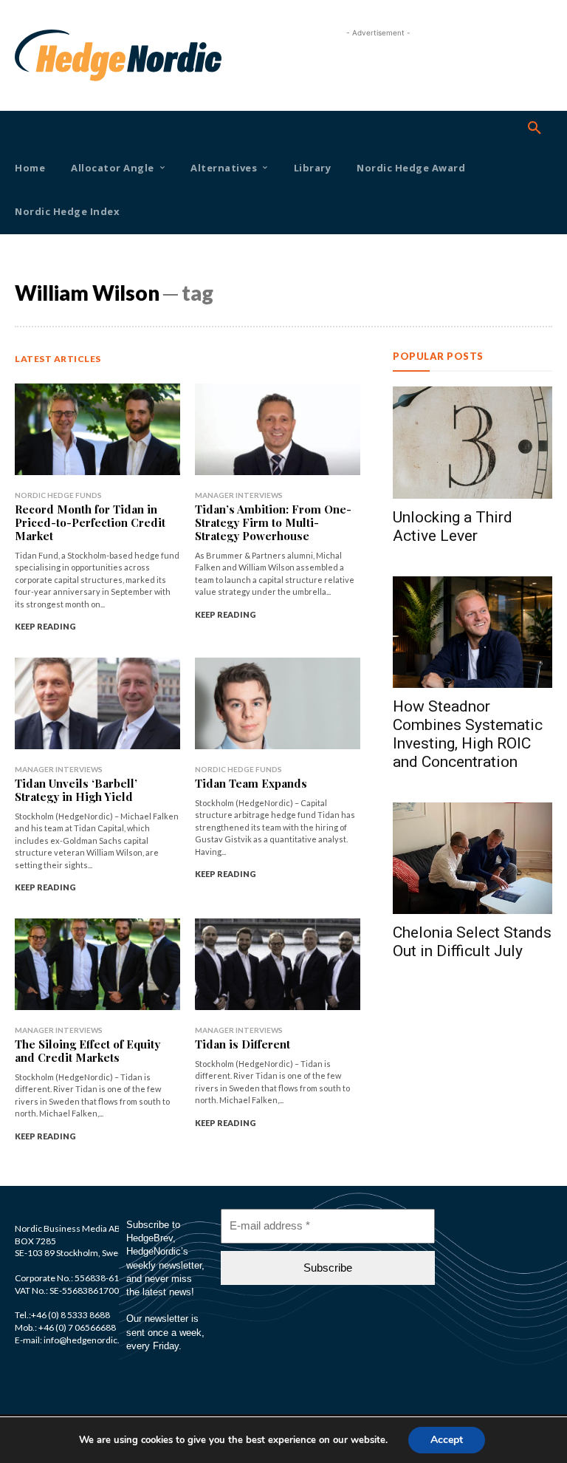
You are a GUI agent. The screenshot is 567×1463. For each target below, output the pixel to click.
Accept (446, 1440)
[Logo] (35, 55)
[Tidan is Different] (277, 963)
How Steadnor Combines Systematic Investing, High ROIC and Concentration (468, 734)
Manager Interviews (239, 495)
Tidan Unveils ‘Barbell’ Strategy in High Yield (76, 790)
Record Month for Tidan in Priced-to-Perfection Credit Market (90, 522)
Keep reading (45, 626)
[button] (534, 128)
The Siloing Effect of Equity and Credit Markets (87, 1051)
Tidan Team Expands (251, 783)
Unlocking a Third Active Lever (452, 526)
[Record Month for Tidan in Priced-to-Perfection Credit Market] (97, 428)
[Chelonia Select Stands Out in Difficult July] (472, 858)
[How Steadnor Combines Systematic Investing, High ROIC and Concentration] (472, 632)
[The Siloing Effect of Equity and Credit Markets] (97, 963)
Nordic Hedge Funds (58, 495)
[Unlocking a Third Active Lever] (472, 442)
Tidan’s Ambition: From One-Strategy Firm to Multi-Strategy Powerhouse (273, 522)
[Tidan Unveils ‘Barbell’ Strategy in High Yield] (97, 703)
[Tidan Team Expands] (277, 703)
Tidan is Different (242, 1044)
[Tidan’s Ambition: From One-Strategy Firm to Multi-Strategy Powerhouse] (277, 428)
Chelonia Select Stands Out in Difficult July (472, 942)
